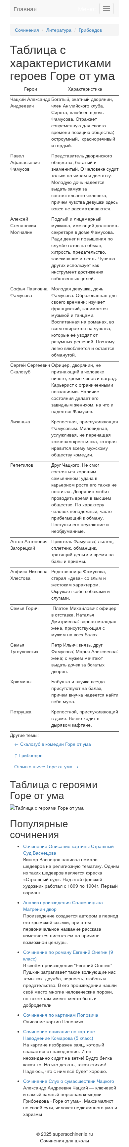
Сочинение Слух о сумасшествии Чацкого (68, 1081)
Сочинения (27, 29)
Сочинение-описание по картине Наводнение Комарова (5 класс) (59, 1034)
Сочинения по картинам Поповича (60, 1014)
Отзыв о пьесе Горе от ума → (46, 766)
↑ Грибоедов (28, 755)
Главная (25, 8)
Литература (58, 29)
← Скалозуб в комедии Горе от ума (52, 744)
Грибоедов (90, 29)
